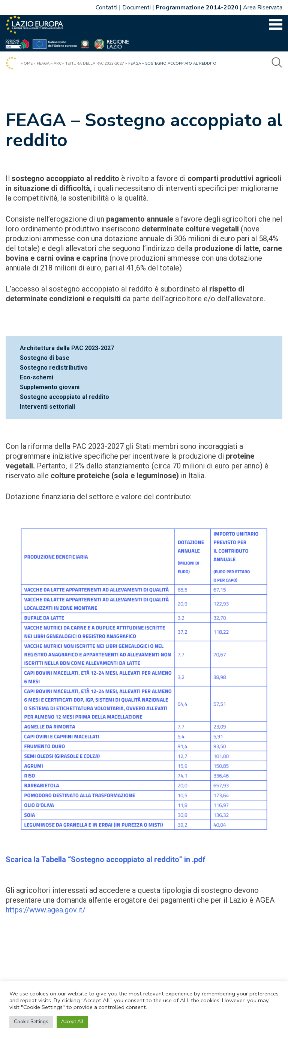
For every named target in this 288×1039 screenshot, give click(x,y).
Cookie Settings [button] (31, 1021)
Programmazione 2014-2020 (197, 7)
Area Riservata (262, 7)
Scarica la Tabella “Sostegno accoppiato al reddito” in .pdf (106, 859)
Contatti (106, 7)
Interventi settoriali (47, 406)
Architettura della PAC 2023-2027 (67, 348)
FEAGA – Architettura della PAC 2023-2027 (80, 63)
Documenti (136, 7)
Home (27, 63)
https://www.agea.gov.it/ (46, 909)
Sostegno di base (44, 357)
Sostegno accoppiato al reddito (64, 396)
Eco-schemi (36, 377)
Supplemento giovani (50, 387)
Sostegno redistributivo (54, 367)
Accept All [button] (72, 1021)
